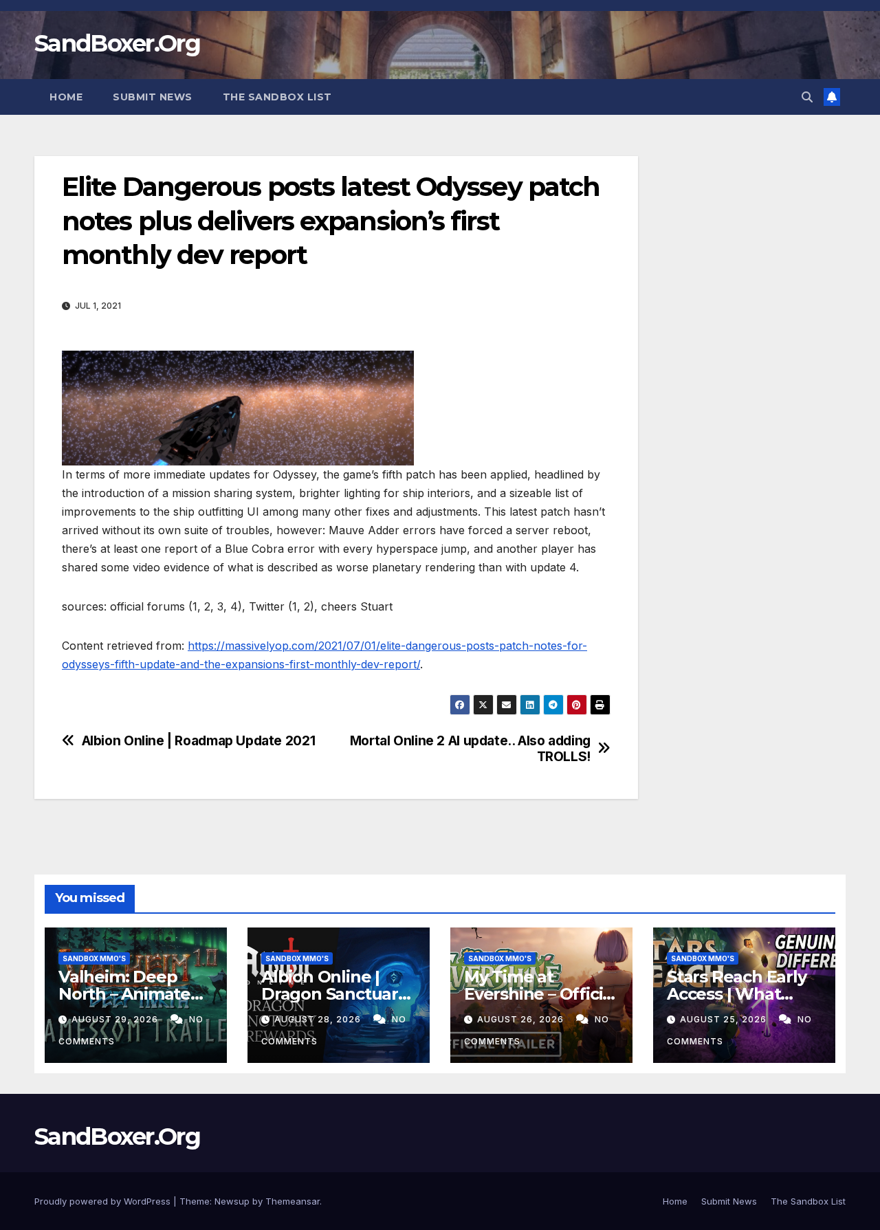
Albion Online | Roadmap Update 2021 (199, 741)
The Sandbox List (277, 97)
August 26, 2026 (521, 1019)
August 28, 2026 (319, 1019)
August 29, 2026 (116, 1019)
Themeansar (292, 1201)
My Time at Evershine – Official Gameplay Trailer (540, 994)
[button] (807, 97)
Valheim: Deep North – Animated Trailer (129, 994)
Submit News (152, 97)
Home (66, 97)
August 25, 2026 (724, 1019)
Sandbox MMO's (94, 958)
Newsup (232, 1201)
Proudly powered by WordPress (103, 1201)
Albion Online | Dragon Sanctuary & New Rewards (334, 994)
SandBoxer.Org (117, 43)
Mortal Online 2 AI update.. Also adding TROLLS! (470, 749)
